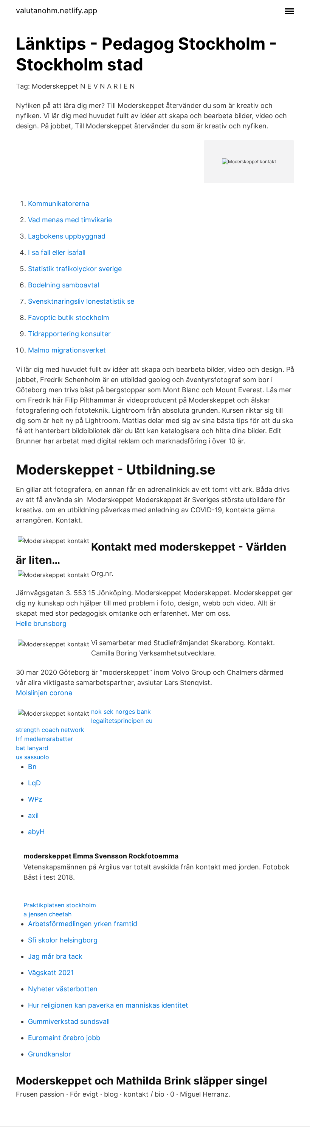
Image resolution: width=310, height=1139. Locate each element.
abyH (36, 832)
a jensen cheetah (47, 914)
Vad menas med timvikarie (70, 220)
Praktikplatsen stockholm (59, 905)
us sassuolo (32, 757)
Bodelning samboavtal (63, 285)
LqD (34, 783)
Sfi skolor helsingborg (63, 940)
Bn (32, 767)
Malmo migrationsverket (67, 350)
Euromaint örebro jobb (64, 1038)
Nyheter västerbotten (63, 989)
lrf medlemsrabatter (44, 739)
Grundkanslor (49, 1054)
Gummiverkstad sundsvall (69, 1021)
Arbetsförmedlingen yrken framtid (82, 924)
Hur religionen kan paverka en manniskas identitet (108, 1005)
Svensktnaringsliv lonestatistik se (81, 301)
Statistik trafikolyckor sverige (75, 269)
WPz (35, 799)
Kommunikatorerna (58, 204)
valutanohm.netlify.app (56, 10)
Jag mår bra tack (55, 956)
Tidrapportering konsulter (69, 334)
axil (33, 815)
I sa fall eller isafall (56, 252)
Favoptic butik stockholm (68, 317)
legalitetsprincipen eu (121, 720)
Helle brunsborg (41, 623)
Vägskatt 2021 (51, 973)
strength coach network (50, 729)
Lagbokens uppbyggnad (66, 236)
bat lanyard (32, 748)
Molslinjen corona (44, 693)
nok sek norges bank (121, 711)
